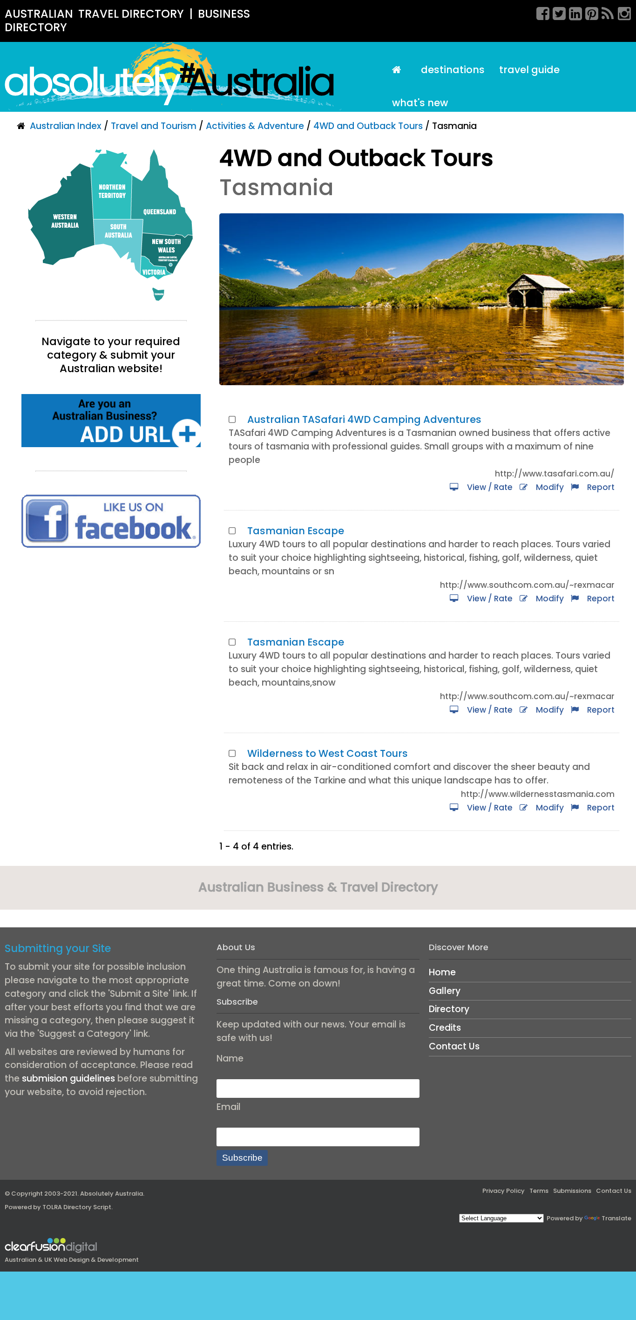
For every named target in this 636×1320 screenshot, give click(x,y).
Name (230, 1058)
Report (599, 487)
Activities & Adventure (255, 126)
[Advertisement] (111, 636)
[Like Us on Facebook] (111, 520)
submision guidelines (68, 1078)
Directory (449, 1009)
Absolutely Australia (111, 1193)
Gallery (444, 991)
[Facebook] (539, 12)
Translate (616, 1218)
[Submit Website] (111, 420)
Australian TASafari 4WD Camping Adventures (364, 419)
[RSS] (604, 12)
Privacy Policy (503, 1190)
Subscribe (242, 1158)
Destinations (453, 69)
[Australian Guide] (399, 70)
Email (229, 1107)
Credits (445, 1027)
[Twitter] (556, 12)
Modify (548, 487)
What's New (420, 102)
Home (442, 972)
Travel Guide (529, 69)
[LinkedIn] (572, 12)
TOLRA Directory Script (76, 1207)
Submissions (572, 1190)
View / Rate (488, 487)
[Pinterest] (588, 12)
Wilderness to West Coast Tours (327, 753)
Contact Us (454, 1046)
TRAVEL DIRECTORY (131, 13)
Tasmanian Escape (295, 531)
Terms (538, 1190)
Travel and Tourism (153, 126)
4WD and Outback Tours (368, 126)
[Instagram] (621, 12)
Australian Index (65, 126)
